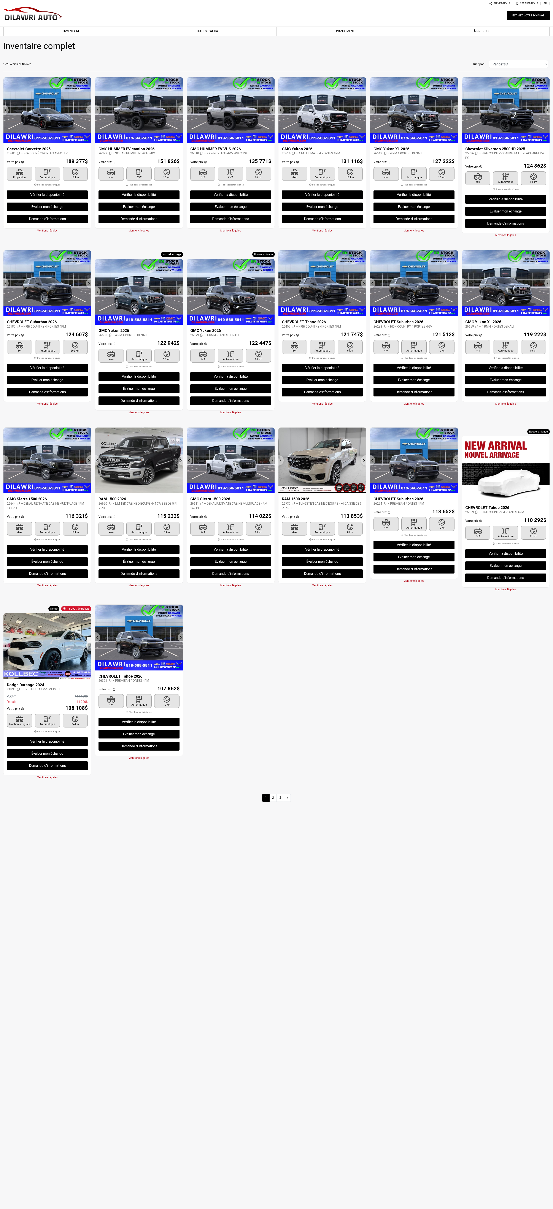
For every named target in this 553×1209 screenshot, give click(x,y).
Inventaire (72, 31)
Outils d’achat (208, 31)
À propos (481, 31)
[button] (6, 110)
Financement (345, 31)
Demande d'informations (47, 219)
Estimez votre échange (528, 15)
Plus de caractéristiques (48, 185)
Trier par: (478, 64)
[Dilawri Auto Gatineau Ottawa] (32, 13)
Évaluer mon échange (47, 207)
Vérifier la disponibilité (47, 195)
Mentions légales (47, 230)
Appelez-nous (528, 3)
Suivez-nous (501, 3)
